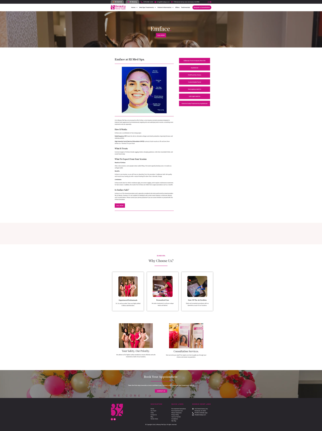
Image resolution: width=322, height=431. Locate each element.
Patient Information (164, 7)
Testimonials (185, 7)
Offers (177, 7)
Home (133, 7)
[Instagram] (208, 2)
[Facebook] (210, 2)
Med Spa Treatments (146, 7)
